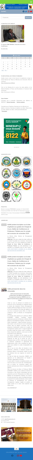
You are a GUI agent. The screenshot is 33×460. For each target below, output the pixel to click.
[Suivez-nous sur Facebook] (23, 11)
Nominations (3, 212)
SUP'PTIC (3, 214)
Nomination (27, 210)
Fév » (6, 70)
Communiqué (7, 209)
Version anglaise (21, 102)
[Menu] (31, 2)
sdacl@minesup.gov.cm (9, 419)
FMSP (14, 210)
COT (22, 209)
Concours (13, 209)
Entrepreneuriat (4, 210)
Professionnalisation (16, 212)
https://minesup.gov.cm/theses (8, 83)
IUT (18, 210)
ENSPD (27, 209)
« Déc (2, 70)
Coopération (18, 209)
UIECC (6, 214)
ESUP (12, 210)
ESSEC (8, 210)
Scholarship (22, 212)
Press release (9, 212)
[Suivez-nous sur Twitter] (26, 11)
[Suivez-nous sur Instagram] (28, 11)
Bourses (3, 209)
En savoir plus (4, 48)
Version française (11, 102)
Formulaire (4, 111)
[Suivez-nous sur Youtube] (31, 11)
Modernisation (22, 210)
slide (27, 212)
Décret (24, 209)
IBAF (17, 210)
